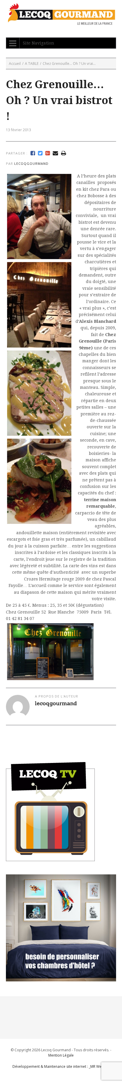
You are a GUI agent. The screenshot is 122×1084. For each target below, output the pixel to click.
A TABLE (31, 63)
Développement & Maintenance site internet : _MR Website (61, 1066)
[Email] (55, 153)
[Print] (63, 153)
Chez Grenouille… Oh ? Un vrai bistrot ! (59, 100)
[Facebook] (32, 153)
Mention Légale (61, 1055)
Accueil (15, 63)
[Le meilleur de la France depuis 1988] (61, 22)
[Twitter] (40, 153)
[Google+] (47, 153)
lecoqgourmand (31, 163)
